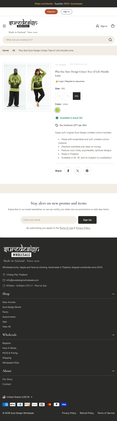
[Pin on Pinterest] (87, 171)
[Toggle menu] (4, 26)
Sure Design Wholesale (22, 413)
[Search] (110, 40)
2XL (60, 97)
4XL (77, 96)
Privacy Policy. (83, 228)
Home (5, 50)
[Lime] (57, 110)
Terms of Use (66, 228)
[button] (4, 4)
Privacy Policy (69, 413)
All (13, 50)
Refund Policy (87, 413)
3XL (69, 97)
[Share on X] (78, 171)
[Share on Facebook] (68, 171)
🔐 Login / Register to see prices (69, 81)
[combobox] (58, 40)
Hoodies (62, 64)
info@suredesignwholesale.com (22, 280)
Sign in (66, 12)
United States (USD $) (18, 397)
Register (51, 12)
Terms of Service (106, 413)
